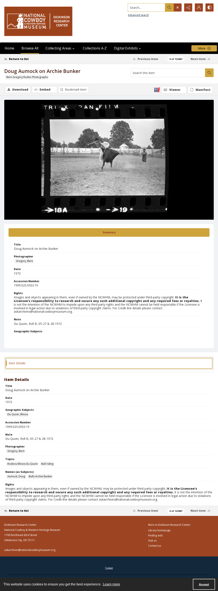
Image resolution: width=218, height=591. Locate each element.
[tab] (109, 232)
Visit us (152, 540)
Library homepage (159, 530)
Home (9, 48)
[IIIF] (156, 89)
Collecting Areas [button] (58, 48)
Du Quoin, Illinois (17, 414)
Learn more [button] (111, 584)
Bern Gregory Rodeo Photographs (27, 77)
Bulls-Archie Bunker (40, 476)
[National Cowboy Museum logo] (38, 21)
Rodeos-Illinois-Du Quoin (22, 464)
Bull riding (47, 464)
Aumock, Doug (16, 476)
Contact (109, 567)
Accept (204, 584)
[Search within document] (209, 72)
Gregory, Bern (24, 261)
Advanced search (138, 15)
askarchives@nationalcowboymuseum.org (29, 550)
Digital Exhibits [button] (126, 48)
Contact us (154, 545)
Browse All (30, 48)
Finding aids (155, 535)
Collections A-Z (95, 48)
